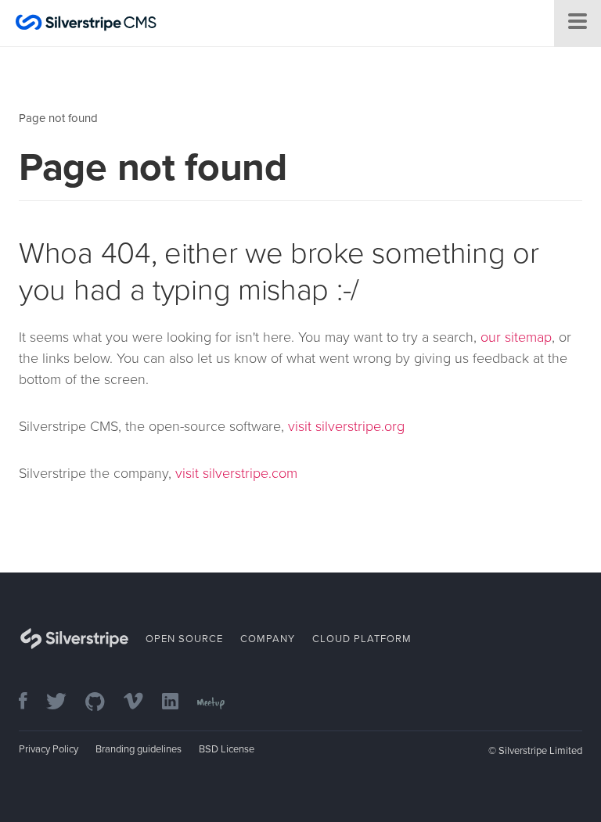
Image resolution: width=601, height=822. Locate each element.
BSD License (226, 749)
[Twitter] (64, 703)
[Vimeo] (141, 703)
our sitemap (516, 337)
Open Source (184, 639)
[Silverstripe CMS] (86, 25)
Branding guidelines (138, 749)
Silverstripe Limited (540, 751)
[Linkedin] (178, 703)
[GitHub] (103, 703)
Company (267, 639)
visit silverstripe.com (236, 473)
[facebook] (31, 703)
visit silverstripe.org (346, 426)
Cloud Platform (362, 639)
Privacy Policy (48, 749)
